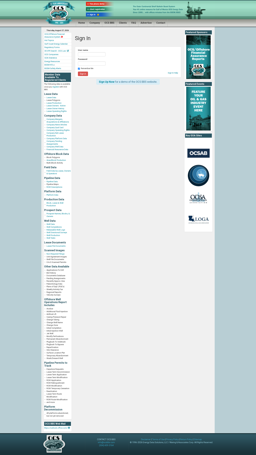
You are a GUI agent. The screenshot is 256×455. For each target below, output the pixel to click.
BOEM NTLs (49, 65)
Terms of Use (158, 439)
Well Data (51, 224)
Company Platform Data (57, 138)
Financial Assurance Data (57, 149)
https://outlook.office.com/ (56, 428)
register (55, 87)
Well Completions (54, 227)
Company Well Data (55, 147)
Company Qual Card (55, 127)
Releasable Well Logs (56, 230)
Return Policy (186, 439)
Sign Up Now (106, 81)
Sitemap (198, 439)
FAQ (133, 22)
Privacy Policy (172, 439)
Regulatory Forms (52, 47)
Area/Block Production (56, 160)
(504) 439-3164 (106, 445)
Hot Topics (49, 40)
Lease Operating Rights (57, 111)
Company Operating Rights (58, 130)
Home (81, 22)
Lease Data (51, 97)
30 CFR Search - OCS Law (55, 51)
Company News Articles (57, 125)
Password (82, 59)
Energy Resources (52, 61)
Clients (123, 22)
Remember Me (87, 68)
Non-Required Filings (55, 254)
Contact (160, 22)
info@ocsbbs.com (106, 442)
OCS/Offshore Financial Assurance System (54, 35)
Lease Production (54, 103)
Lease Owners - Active (56, 106)
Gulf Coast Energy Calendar (56, 44)
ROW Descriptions (54, 187)
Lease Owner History (55, 108)
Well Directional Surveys (57, 232)
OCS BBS (109, 22)
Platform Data (52, 195)
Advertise (146, 22)
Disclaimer (146, 439)
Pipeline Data (52, 181)
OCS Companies (51, 54)
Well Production (53, 235)
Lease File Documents (56, 246)
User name (83, 50)
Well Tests (51, 238)
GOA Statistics (50, 58)
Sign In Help (173, 73)
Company (94, 22)
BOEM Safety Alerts (52, 68)
